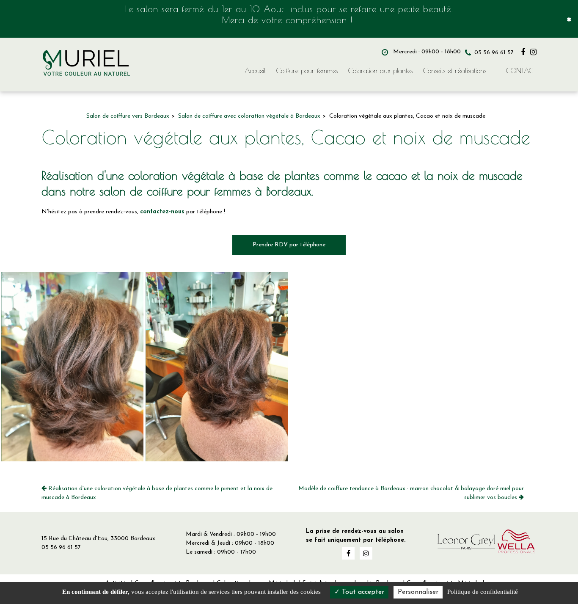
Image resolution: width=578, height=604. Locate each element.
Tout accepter (362, 592)
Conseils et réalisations (454, 70)
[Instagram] (533, 52)
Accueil (255, 70)
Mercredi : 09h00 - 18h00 (426, 52)
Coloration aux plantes (380, 70)
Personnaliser (418, 592)
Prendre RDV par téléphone (289, 245)
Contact (521, 70)
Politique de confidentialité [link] (482, 591)
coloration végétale (176, 175)
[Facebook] (523, 52)
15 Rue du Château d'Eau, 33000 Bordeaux (98, 538)
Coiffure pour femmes (307, 70)
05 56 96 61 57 (61, 547)
